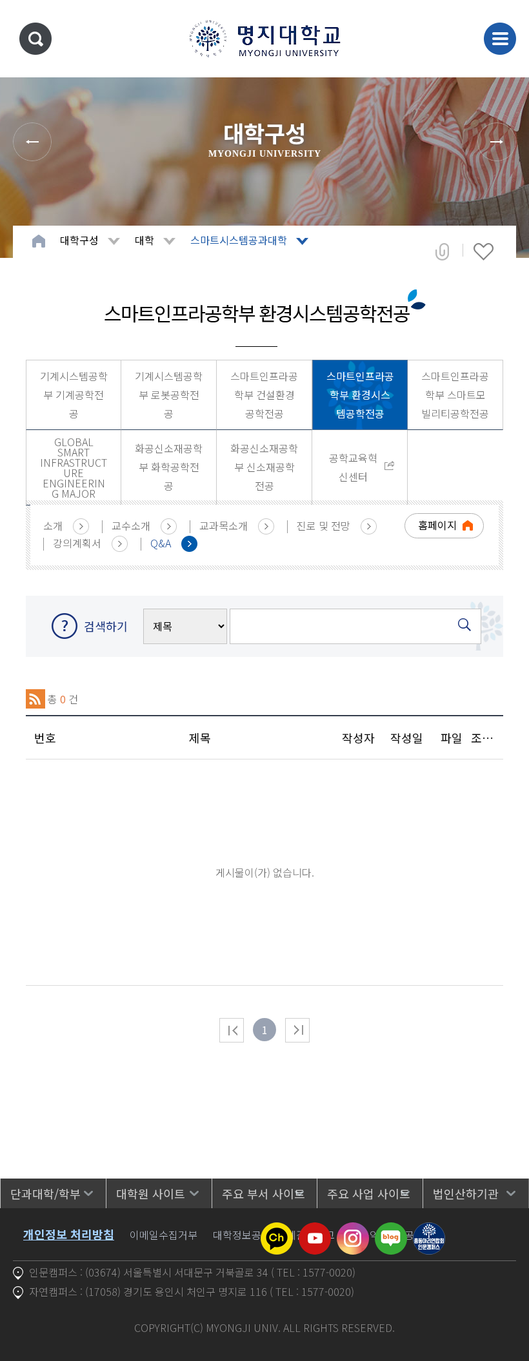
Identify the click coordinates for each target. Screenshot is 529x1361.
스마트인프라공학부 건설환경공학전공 (264, 394)
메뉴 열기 (500, 39)
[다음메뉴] (496, 141)
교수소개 (131, 525)
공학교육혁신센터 (353, 467)
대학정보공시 (242, 1234)
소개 (53, 525)
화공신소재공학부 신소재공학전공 (264, 466)
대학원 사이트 (150, 1193)
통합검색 (35, 39)
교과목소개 (223, 525)
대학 (144, 240)
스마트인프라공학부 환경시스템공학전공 (360, 394)
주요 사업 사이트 (368, 1193)
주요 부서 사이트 (263, 1193)
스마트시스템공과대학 (239, 240)
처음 (231, 1030)
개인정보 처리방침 (68, 1234)
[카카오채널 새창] (277, 1230)
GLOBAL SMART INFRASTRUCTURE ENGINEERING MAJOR (73, 467)
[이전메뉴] (32, 141)
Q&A (160, 543)
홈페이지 (437, 525)
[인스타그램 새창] (353, 1230)
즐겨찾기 (484, 251)
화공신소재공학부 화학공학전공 (169, 466)
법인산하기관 (466, 1193)
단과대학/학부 (45, 1193)
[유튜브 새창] (315, 1230)
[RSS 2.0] (35, 699)
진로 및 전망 (323, 525)
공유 (442, 251)
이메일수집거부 (163, 1234)
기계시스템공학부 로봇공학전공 (169, 394)
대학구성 (79, 240)
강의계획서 (77, 543)
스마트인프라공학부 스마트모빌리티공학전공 (455, 394)
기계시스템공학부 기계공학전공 (74, 394)
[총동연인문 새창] (429, 1230)
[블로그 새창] (391, 1230)
